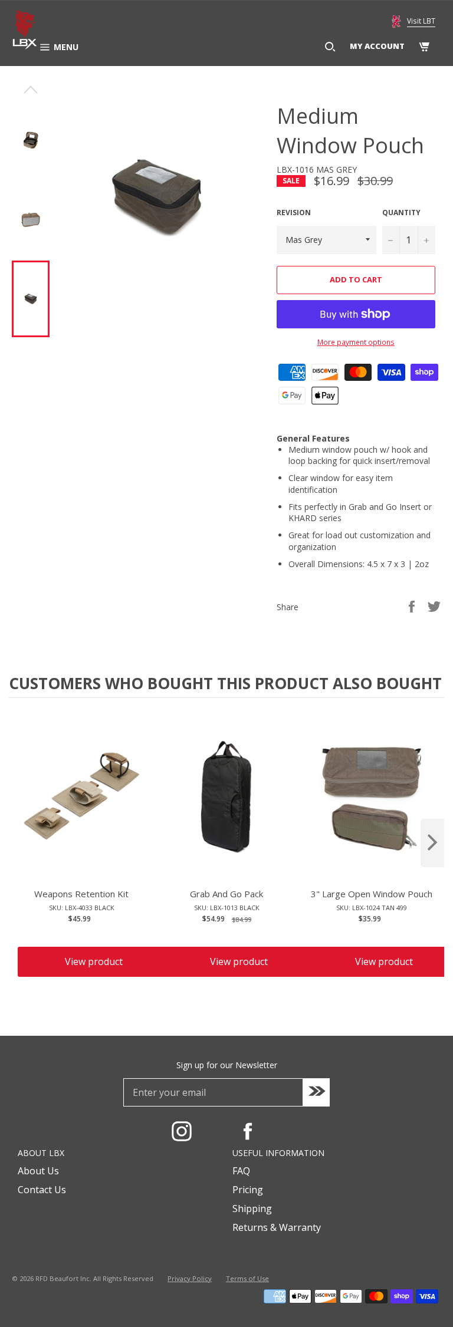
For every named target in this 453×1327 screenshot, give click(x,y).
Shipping (252, 1208)
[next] (432, 843)
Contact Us (42, 1189)
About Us (38, 1170)
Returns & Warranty (276, 1227)
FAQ (241, 1170)
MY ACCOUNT (377, 46)
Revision (294, 213)
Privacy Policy (190, 1278)
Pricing (247, 1189)
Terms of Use (247, 1278)
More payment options (356, 342)
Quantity (401, 213)
